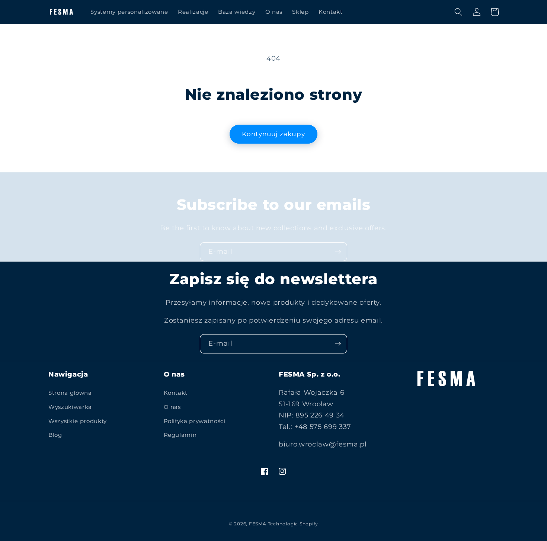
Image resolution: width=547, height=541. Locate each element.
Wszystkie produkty (77, 421)
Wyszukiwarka (70, 406)
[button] (458, 12)
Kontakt (176, 392)
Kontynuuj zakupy (273, 134)
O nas (172, 406)
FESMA (257, 523)
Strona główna (70, 392)
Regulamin (180, 434)
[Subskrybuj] (338, 252)
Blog (55, 434)
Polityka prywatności (194, 421)
